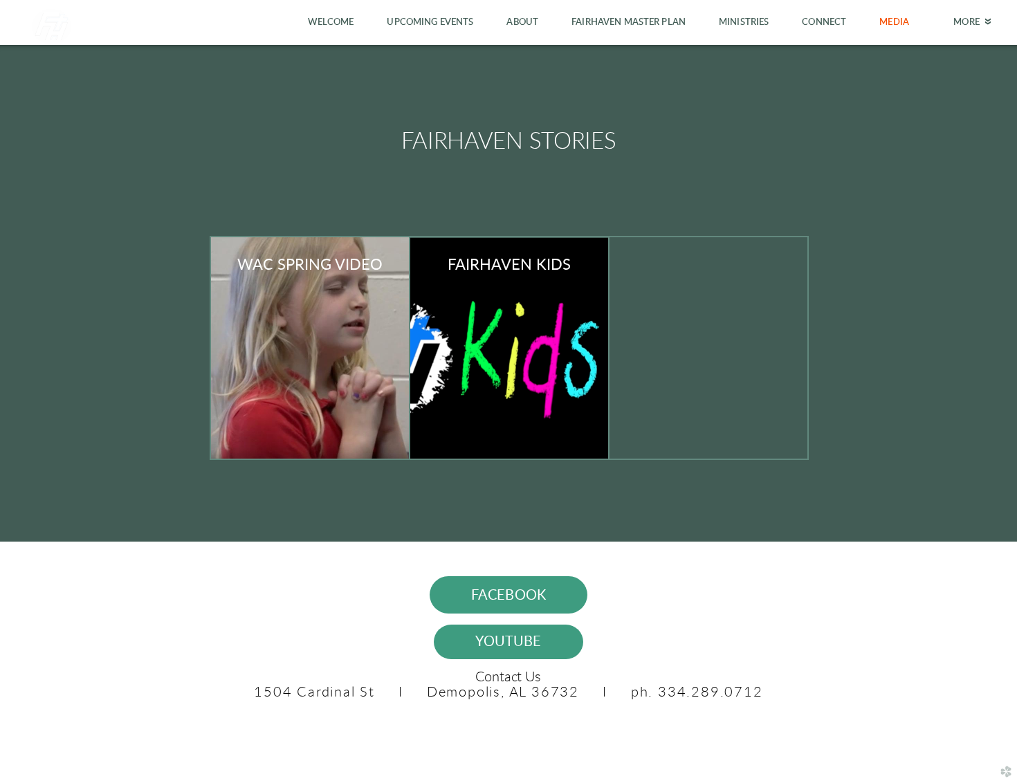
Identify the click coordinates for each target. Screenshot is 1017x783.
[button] (509, 595)
